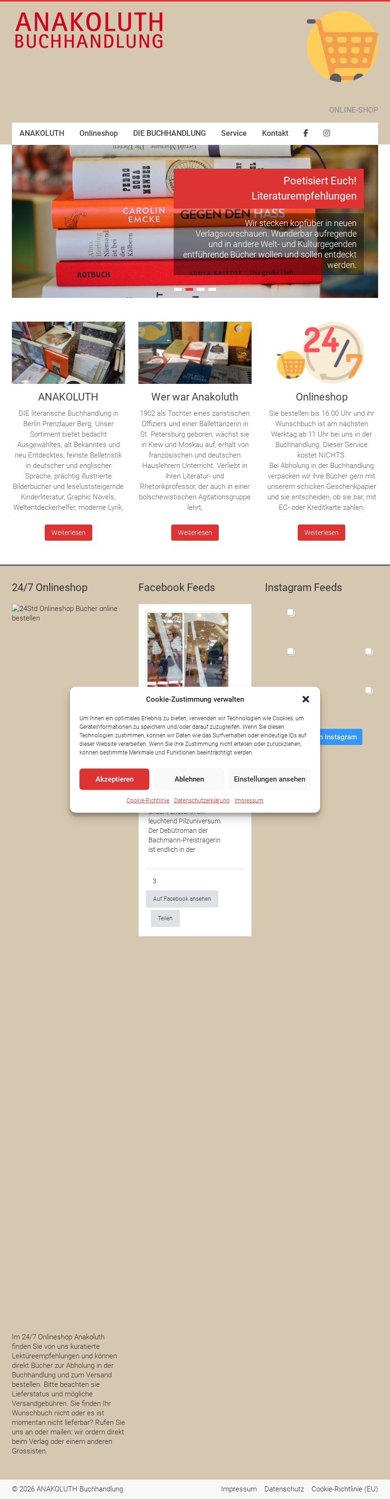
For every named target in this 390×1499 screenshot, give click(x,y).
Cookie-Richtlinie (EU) (345, 1489)
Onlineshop (98, 133)
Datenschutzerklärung (202, 800)
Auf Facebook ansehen (182, 899)
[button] (306, 699)
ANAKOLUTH (42, 133)
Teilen (165, 918)
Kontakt (275, 133)
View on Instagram (327, 737)
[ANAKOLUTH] (68, 356)
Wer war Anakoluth (194, 397)
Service (234, 133)
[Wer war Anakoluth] (195, 356)
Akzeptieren (115, 779)
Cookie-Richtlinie (148, 800)
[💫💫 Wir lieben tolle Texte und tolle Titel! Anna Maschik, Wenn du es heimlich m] (321, 621)
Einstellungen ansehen (269, 779)
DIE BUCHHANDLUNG (169, 133)
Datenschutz (284, 1489)
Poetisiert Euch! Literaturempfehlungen (304, 188)
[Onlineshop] (321, 356)
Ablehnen (189, 779)
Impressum (248, 800)
